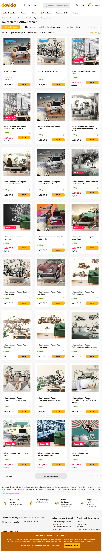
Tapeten (13, 18)
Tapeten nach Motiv (24, 18)
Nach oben (9, 476)
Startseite (4, 18)
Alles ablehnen (56, 545)
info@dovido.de (12, 522)
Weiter (99, 27)
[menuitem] (10, 13)
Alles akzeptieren (71, 546)
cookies (17, 541)
